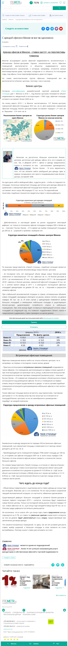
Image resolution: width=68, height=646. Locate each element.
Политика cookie (29, 615)
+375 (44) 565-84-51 (19, 621)
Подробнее (27, 588)
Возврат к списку (9, 557)
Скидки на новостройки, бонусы (15, 15)
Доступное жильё (57, 15)
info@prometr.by (8, 629)
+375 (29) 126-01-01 (16, 626)
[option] (18, 582)
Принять (34, 322)
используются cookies (51, 318)
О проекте (7, 612)
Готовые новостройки (38, 15)
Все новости (61, 595)
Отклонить (34, 327)
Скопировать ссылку (9, 46)
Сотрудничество (18, 612)
